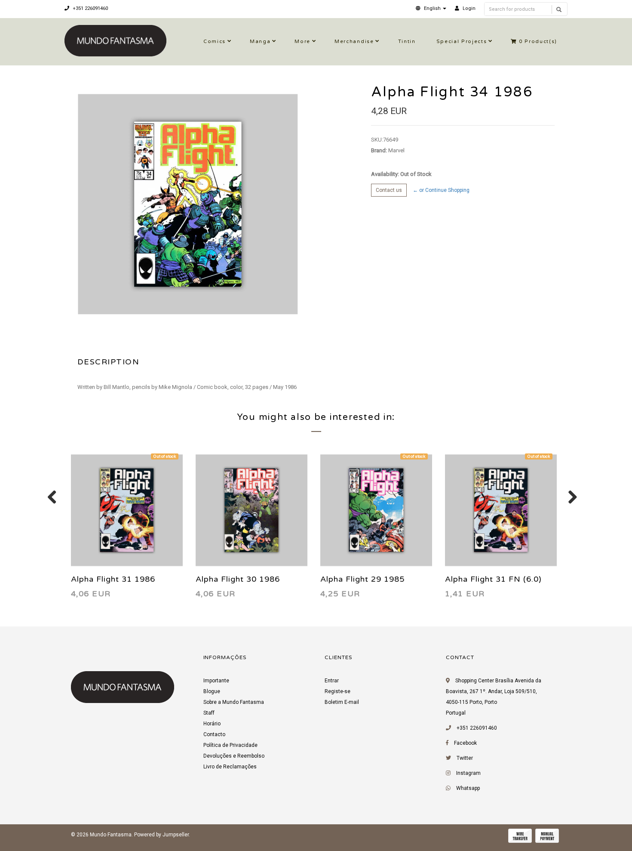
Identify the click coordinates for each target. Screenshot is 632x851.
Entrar (332, 681)
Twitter (465, 758)
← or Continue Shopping (441, 190)
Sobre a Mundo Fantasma (233, 702)
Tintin (407, 41)
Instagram (468, 773)
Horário (212, 724)
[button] (431, 8)
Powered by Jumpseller (161, 835)
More (302, 41)
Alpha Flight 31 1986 (113, 579)
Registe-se (337, 691)
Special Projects (461, 41)
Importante (216, 681)
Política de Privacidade (230, 745)
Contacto (214, 734)
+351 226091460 (89, 8)
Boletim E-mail (342, 702)
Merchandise (354, 41)
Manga (260, 41)
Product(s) (538, 41)
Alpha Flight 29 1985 (362, 579)
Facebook (465, 743)
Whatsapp (468, 788)
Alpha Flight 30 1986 (238, 579)
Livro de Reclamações (230, 767)
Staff (209, 713)
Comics (214, 41)
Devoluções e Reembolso (233, 756)
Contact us (389, 190)
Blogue (211, 691)
